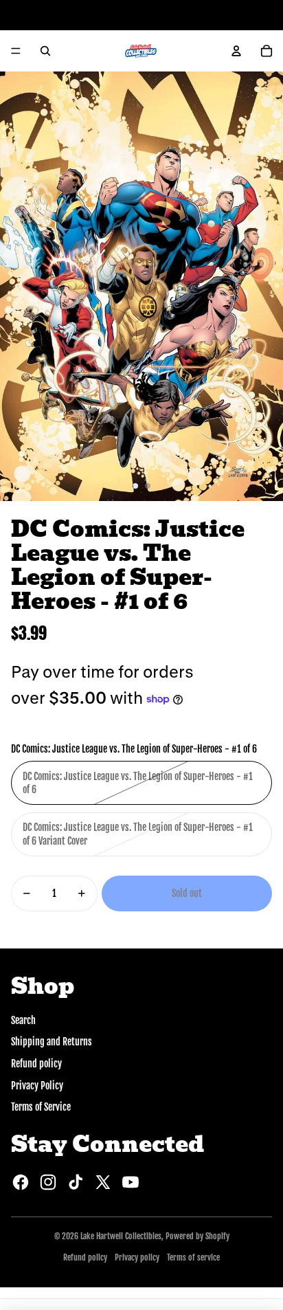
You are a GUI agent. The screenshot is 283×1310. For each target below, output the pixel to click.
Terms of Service (41, 1107)
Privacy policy (137, 1257)
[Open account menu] (236, 51)
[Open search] (45, 51)
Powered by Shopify (197, 1236)
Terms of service (193, 1257)
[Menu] (16, 51)
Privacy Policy (37, 1085)
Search (23, 1020)
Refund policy (36, 1063)
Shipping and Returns (51, 1041)
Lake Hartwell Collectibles (120, 1236)
